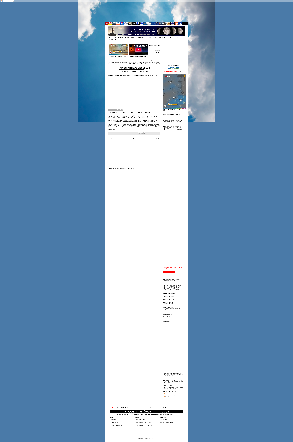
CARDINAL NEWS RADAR (169, 296)
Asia (163, 414)
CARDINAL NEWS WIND (169, 300)
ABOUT (114, 37)
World (146, 414)
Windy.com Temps (113, 56)
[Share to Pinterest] (144, 133)
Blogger (153, 438)
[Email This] (138, 133)
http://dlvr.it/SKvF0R (112, 129)
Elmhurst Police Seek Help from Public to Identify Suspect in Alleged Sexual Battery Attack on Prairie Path (173, 381)
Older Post (158, 138)
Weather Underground (115, 422)
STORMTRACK (157, 50)
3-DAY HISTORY (141, 37)
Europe (160, 414)
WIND (142, 71)
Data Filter (181, 71)
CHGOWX (111, 39)
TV (174, 37)
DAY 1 (134, 68)
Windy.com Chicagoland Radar (167, 422)
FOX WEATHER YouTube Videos (117, 425)
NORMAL (155, 37)
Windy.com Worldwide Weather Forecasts (144, 422)
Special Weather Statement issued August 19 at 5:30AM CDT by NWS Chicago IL (173, 121)
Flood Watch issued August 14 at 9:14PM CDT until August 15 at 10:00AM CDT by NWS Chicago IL (173, 123)
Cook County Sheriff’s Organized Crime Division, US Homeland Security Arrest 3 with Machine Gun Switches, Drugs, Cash (173, 374)
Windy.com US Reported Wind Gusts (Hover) (144, 425)
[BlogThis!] (140, 133)
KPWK (126, 56)
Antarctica (174, 414)
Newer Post (111, 138)
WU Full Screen (164, 419)
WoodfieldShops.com (167, 312)
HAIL (147, 71)
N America (151, 414)
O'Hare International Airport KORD (115, 75)
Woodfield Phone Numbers (168, 319)
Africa (170, 414)
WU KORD (123, 56)
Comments (167, 396)
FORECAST (120, 37)
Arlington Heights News (168, 307)
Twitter (131, 414)
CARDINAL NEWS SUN (168, 302)
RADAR (127, 37)
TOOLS (118, 414)
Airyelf (146, 438)
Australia (167, 414)
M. (115, 39)
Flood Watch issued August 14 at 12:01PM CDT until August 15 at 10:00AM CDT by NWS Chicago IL (173, 130)
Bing (125, 414)
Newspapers (130, 407)
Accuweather (113, 419)
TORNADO (134, 71)
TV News (118, 407)
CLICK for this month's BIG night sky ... (138, 56)
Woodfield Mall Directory (167, 314)
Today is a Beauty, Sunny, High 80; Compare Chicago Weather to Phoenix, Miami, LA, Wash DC (173, 282)
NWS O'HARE (133, 37)
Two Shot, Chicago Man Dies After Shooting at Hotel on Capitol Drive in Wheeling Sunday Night (173, 377)
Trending (135, 414)
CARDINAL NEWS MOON (169, 303)
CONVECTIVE (124, 71)
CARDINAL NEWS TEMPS (169, 299)
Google (121, 414)
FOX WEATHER (114, 423)
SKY (177, 37)
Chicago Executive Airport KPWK (141, 75)
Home (134, 138)
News (139, 414)
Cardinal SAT (157, 52)
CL (170, 37)
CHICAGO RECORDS (163, 37)
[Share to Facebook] (143, 133)
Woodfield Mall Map (166, 321)
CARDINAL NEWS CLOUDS (169, 298)
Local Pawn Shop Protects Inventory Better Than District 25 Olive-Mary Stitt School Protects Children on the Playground (173, 288)
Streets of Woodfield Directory (168, 316)
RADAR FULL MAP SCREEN (154, 45)
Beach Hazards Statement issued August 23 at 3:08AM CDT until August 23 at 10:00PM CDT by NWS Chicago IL (173, 118)
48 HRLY (149, 37)
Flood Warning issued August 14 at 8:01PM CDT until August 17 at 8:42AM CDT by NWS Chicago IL (173, 127)
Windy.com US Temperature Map (142, 419)
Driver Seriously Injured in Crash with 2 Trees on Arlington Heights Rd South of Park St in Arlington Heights (173, 276)
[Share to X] (141, 133)
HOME (110, 37)
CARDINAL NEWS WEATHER (169, 295)
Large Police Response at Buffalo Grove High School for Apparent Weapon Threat (172, 286)
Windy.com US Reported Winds (142, 423)
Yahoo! (128, 414)
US (148, 414)
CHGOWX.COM (157, 54)
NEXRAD (158, 47)
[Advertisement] (146, 11)
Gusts (119, 56)
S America (156, 414)
